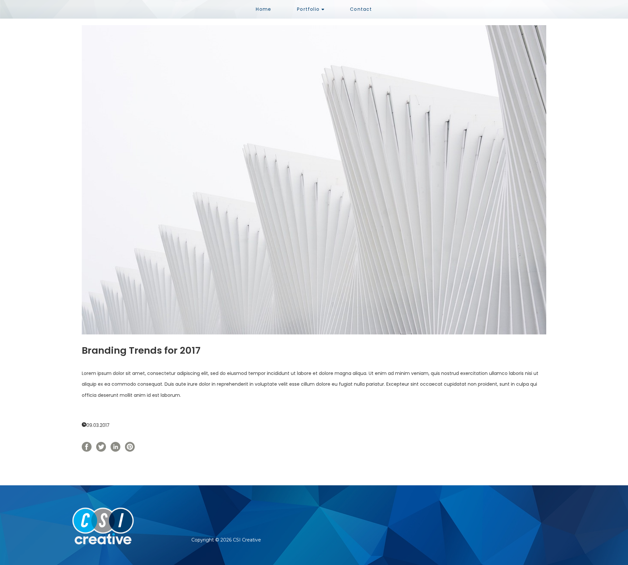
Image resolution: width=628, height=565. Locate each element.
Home (263, 9)
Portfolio (308, 9)
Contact (361, 9)
